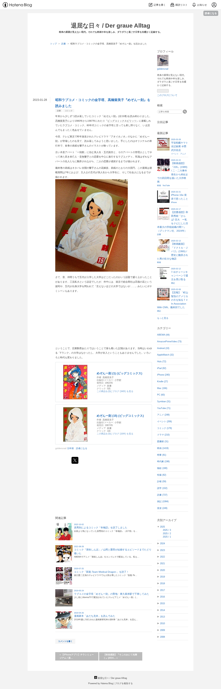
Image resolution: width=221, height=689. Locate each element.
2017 (162, 590)
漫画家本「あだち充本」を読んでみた (94, 616)
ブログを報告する (124, 683)
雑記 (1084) (163, 501)
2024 (162, 543)
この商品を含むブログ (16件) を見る (115, 433)
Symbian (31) (163, 401)
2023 (162, 550)
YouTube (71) (163, 408)
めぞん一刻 (110, 116)
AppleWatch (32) (165, 354)
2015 (162, 603)
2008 (162, 637)
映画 (159, 185)
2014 (162, 610)
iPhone (174, 202)
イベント (175, 154)
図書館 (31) (162, 441)
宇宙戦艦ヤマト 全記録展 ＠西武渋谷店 (179, 146)
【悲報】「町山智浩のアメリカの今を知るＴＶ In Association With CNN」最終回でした (172, 300)
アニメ (183, 154)
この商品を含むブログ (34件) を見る (115, 391)
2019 (162, 576)
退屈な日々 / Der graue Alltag (110, 25)
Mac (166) (162, 388)
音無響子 (84, 156)
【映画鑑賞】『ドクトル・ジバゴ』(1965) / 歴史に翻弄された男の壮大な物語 (172, 251)
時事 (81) (161, 455)
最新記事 (162, 133)
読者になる (211, 13)
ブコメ (68, 125)
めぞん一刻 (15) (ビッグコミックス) (120, 415)
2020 (162, 570)
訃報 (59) (161, 481)
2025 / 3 (167, 530)
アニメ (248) (163, 414)
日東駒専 (77, 348)
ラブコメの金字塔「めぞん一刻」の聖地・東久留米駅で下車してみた (111, 593)
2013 (162, 616)
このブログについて (167, 95)
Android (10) (163, 348)
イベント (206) (164, 421)
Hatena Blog (107, 683)
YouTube (166, 185)
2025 (162, 526)
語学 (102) (162, 488)
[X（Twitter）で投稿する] (74, 460)
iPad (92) (161, 368)
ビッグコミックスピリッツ (121, 120)
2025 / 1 (167, 536)
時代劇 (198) (163, 461)
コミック (69, 111)
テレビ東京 (69, 136)
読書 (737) (162, 495)
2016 (162, 596)
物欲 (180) (162, 468)
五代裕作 (108, 152)
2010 (162, 623)
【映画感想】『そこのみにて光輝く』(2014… (120, 656)
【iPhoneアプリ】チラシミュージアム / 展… (77, 656)
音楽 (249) (162, 508)
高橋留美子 (61, 120)
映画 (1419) (163, 448)
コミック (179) (164, 428)
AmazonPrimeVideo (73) (169, 341)
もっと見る (162, 318)
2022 (162, 556)
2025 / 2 (167, 533)
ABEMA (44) (163, 334)
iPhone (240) (163, 374)
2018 (162, 583)
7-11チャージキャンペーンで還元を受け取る (179, 276)
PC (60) (161, 394)
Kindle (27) (162, 381)
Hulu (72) (161, 361)
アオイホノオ (118, 136)
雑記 (173, 283)
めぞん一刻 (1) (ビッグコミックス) (119, 373)
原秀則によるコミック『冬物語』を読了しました (100, 527)
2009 (162, 630)
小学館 (117, 380)
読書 (59, 111)
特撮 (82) (161, 475)
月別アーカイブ (166, 520)
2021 (162, 563)
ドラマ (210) (163, 434)
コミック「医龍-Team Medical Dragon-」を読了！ (101, 571)
